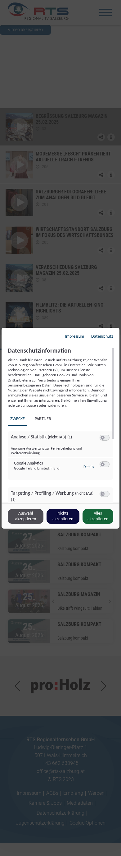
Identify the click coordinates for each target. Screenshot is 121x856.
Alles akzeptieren (97, 516)
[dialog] (60, 428)
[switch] (104, 438)
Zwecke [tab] (17, 419)
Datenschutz (102, 336)
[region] (61, 425)
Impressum (74, 336)
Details (88, 467)
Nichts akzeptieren (62, 516)
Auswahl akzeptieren (25, 516)
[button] (103, 438)
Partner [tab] (43, 419)
